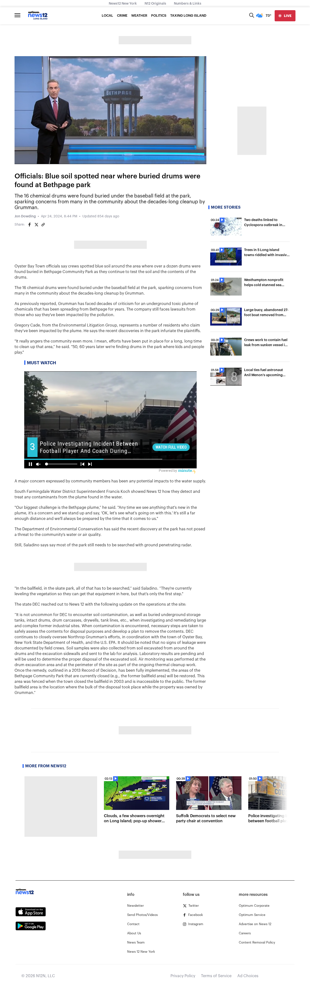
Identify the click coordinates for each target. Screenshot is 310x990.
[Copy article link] (43, 225)
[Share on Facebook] (29, 225)
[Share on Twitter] (36, 225)
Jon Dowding (25, 216)
